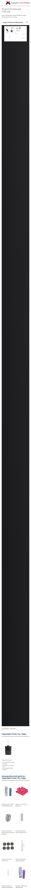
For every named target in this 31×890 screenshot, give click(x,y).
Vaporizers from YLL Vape (14, 734)
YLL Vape (14, 17)
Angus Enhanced (6, 760)
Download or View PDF (9, 729)
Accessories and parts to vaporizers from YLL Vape (14, 777)
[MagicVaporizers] (18, 3)
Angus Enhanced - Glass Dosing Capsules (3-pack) (8, 832)
